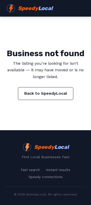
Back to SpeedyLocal (45, 93)
